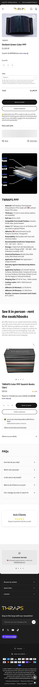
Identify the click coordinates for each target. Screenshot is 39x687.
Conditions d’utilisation (10, 683)
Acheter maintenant (19, 108)
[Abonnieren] (34, 622)
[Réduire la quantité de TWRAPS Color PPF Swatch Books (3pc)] (4, 405)
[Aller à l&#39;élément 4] (23, 379)
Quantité (4, 60)
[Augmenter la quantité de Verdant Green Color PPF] (12, 65)
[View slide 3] (21, 568)
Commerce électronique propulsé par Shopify (22, 678)
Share (6, 141)
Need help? (33, 141)
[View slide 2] (18, 568)
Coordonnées (31, 683)
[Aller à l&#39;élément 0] (16, 379)
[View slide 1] (16, 568)
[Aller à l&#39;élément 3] (21, 379)
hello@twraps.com (19, 562)
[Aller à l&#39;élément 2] (18, 379)
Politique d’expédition (22, 683)
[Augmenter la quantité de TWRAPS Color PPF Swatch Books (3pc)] (12, 405)
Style (4, 73)
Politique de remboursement (12, 681)
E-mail (19, 118)
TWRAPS (5, 40)
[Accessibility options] (34, 677)
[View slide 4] (23, 568)
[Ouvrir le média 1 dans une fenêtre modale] (34, 17)
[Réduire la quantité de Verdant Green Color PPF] (4, 65)
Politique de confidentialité (26, 681)
